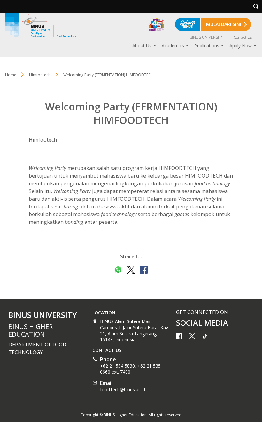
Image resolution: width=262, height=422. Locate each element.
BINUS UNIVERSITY (206, 37)
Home (10, 74)
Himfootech (39, 74)
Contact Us (243, 37)
